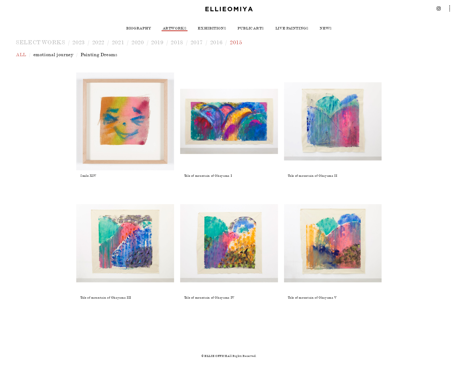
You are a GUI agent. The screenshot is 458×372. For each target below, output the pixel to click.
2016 (216, 42)
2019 (157, 42)
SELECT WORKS (40, 42)
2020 (137, 42)
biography (138, 28)
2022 (98, 42)
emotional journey (53, 54)
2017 (197, 42)
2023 (78, 42)
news (326, 28)
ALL (21, 54)
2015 (236, 42)
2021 (118, 42)
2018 (177, 42)
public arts (250, 28)
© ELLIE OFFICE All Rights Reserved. (229, 356)
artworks (175, 28)
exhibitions (212, 28)
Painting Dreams (99, 54)
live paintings (292, 28)
